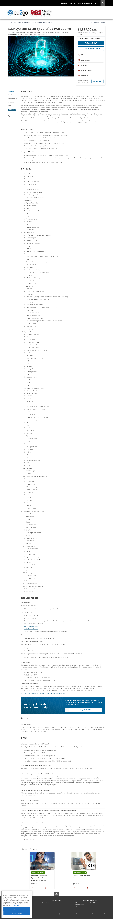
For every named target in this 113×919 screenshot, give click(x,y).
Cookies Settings (17, 913)
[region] (16, 904)
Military (77, 902)
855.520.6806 (11, 118)
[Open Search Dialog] (103, 3)
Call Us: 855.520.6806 (98, 22)
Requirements (12, 98)
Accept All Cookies (16, 909)
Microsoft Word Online (31, 626)
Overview (11, 91)
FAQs (9, 105)
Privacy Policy (59, 915)
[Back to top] (56, 900)
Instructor (11, 102)
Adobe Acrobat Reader (31, 629)
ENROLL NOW (91, 43)
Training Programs (16, 22)
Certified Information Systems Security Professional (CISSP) (39, 878)
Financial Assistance (80, 904)
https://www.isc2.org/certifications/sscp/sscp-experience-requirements (43, 693)
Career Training (46, 902)
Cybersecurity (26, 22)
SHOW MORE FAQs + (27, 840)
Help (76, 906)
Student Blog (93, 902)
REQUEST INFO (97, 81)
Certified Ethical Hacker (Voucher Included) (81, 877)
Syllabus (10, 95)
